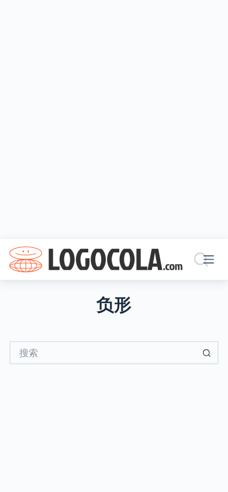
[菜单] (211, 259)
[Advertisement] (114, 119)
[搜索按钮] (207, 352)
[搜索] (201, 259)
